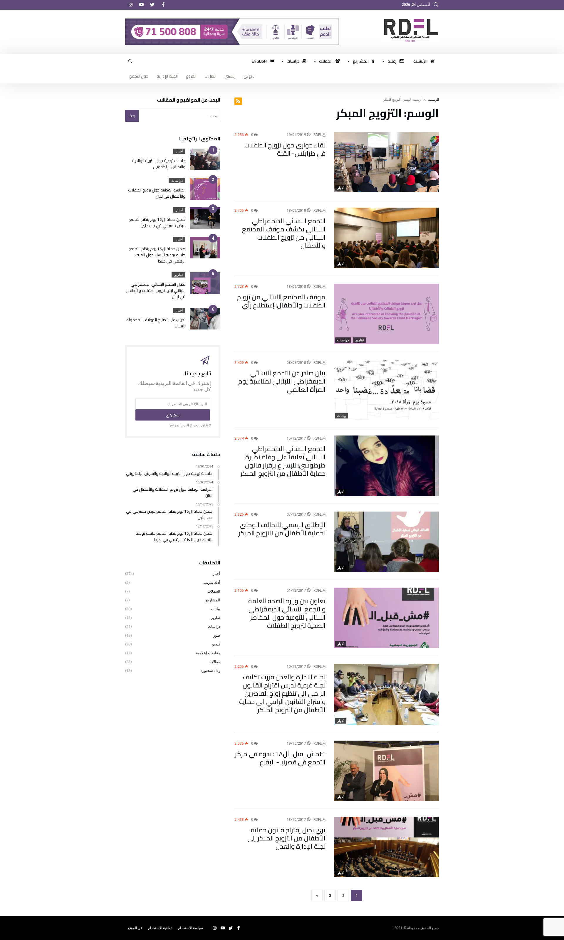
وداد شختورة (210, 670)
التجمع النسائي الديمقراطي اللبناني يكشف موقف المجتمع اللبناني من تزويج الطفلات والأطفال (283, 233)
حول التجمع (138, 76)
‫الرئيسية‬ (433, 100)
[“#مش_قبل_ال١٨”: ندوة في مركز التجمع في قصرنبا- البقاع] (386, 771)
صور (216, 635)
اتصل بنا (210, 76)
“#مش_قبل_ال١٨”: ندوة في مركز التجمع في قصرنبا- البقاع (280, 758)
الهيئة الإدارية (167, 76)
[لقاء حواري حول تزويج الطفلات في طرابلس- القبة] (386, 162)
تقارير (359, 340)
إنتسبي (229, 76)
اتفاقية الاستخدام (160, 928)
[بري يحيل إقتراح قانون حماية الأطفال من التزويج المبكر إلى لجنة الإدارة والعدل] (386, 847)
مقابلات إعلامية (208, 653)
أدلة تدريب (211, 582)
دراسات (343, 340)
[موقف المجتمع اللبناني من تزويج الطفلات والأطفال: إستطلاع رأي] (386, 314)
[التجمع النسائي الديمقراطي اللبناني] (409, 18)
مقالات (214, 662)
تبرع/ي (249, 76)
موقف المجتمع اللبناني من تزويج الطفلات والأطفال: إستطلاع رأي (281, 301)
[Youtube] (141, 5)
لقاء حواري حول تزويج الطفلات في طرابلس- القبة (284, 149)
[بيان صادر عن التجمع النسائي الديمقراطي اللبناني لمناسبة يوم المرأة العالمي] (386, 390)
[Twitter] (152, 5)
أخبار (340, 188)
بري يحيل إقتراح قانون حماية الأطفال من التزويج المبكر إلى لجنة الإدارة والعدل (286, 838)
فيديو (216, 644)
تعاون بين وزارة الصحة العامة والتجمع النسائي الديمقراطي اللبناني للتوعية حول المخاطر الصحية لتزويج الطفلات (286, 613)
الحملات (213, 591)
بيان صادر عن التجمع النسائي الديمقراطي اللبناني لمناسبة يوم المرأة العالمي (281, 381)
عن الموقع (134, 928)
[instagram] (130, 5)
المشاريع (213, 600)
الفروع (191, 76)
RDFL (318, 135)
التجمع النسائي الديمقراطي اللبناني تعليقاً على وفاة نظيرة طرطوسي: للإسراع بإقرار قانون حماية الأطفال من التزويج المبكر (282, 461)
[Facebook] (163, 5)
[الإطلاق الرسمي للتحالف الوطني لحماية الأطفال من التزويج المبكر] (386, 542)
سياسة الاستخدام (190, 928)
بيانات (341, 416)
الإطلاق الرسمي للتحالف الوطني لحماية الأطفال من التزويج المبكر (281, 529)
